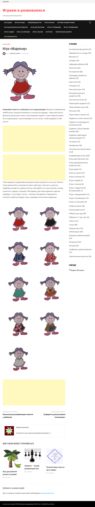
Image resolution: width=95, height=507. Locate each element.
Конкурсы (73, 85)
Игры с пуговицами (54, 27)
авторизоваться (47, 493)
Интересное (74, 71)
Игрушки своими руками (66, 22)
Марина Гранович (15, 53)
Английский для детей (78, 49)
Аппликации (74, 231)
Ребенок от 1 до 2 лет (78, 217)
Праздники (73, 145)
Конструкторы (75, 89)
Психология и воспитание (80, 149)
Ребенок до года (76, 213)
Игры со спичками (23, 32)
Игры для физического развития (16, 27)
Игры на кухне (49, 22)
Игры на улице (20, 22)
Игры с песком (38, 32)
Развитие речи (75, 206)
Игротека (49, 32)
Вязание (72, 57)
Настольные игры (10, 36)
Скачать (72, 221)
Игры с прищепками (71, 27)
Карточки (73, 82)
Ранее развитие (75, 210)
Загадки (72, 60)
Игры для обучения (37, 27)
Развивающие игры (35, 22)
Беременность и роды (78, 53)
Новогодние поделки (78, 103)
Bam (52, 504)
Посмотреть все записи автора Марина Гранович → (33, 433)
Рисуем (72, 245)
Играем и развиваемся (24, 10)
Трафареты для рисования (80, 249)
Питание (72, 111)
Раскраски (73, 242)
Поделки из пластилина (79, 118)
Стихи (71, 224)
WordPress (46, 504)
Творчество (74, 228)
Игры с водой (9, 32)
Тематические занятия (63, 32)
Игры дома (8, 22)
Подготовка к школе (77, 114)
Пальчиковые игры (77, 107)
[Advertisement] (34, 139)
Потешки (73, 141)
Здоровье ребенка (77, 64)
